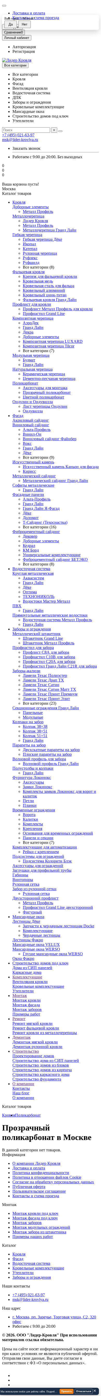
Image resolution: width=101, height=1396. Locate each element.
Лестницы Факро (27, 940)
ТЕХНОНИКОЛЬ (38, 596)
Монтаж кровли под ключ (35, 1213)
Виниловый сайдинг (30, 425)
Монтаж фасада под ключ (34, 1218)
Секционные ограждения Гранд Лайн (45, 708)
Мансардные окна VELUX (36, 944)
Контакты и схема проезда (35, 1196)
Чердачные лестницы (41, 935)
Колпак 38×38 (35, 726)
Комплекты (33, 824)
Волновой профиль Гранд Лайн (51, 763)
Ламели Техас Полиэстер (45, 675)
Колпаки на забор (28, 722)
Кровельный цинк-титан (45, 295)
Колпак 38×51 (35, 731)
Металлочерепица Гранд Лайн (49, 230)
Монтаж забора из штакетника (39, 1232)
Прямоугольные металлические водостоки (50, 615)
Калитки (30, 819)
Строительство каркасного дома (40, 1074)
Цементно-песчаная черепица (49, 378)
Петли (28, 801)
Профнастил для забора (33, 647)
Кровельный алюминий (44, 290)
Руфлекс (30, 258)
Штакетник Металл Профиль (48, 643)
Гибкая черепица (27, 234)
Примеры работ (26, 1014)
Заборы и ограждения (31, 629)
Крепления (32, 828)
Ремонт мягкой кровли (32, 1023)
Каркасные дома (26, 972)
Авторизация (24, 47)
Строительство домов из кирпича (42, 1070)
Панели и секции (38, 838)
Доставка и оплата (28, 13)
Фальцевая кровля (28, 272)
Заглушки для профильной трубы (41, 870)
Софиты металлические (33, 485)
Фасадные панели (28, 494)
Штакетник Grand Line (43, 638)
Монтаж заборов (27, 1009)
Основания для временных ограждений (58, 833)
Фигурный (32, 912)
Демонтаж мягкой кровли (35, 1042)
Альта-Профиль (37, 429)
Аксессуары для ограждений (37, 865)
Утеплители (23, 991)
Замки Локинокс (37, 787)
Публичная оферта (28, 1186)
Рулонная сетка (25, 884)
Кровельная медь (38, 281)
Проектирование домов (33, 1056)
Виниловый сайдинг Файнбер (49, 439)
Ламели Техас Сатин (41, 685)
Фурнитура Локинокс (31, 777)
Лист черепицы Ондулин (45, 406)
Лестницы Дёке (26, 921)
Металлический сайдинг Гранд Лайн (55, 480)
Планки (30, 805)
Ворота (29, 814)
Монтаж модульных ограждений (41, 1227)
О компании (23, 1084)
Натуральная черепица (32, 369)
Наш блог (21, 1093)
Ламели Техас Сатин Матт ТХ (49, 689)
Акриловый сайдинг (30, 420)
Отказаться (83, 1391)
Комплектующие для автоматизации (44, 847)
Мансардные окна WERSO (36, 949)
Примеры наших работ (32, 1236)
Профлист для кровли (31, 304)
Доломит (31, 518)
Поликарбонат (25, 383)
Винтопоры (22, 879)
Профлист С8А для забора (46, 652)
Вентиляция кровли (30, 981)
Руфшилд (31, 262)
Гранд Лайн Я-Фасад (41, 508)
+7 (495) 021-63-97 (18, 135)
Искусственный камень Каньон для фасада (61, 466)
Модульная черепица (30, 355)
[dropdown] (4, 5)
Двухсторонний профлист (35, 898)
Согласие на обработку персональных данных (53, 1182)
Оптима (30, 592)
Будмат (29, 360)
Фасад (17, 415)
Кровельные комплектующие (38, 986)
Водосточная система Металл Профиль (57, 620)
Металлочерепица (28, 216)
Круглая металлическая (33, 573)
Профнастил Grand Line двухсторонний (58, 907)
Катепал (30, 248)
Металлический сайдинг (34, 476)
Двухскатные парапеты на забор (51, 749)
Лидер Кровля (35, 221)
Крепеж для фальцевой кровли (50, 276)
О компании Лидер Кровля (36, 1163)
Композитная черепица (32, 318)
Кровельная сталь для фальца (48, 286)
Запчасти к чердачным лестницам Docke (58, 926)
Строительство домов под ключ (40, 963)
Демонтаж (21, 1037)
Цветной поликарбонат (43, 397)
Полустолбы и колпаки (32, 768)
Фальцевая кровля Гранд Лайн (50, 299)
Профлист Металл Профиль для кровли (58, 309)
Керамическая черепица (44, 374)
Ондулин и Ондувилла (32, 402)
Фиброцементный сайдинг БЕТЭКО (55, 559)
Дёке (27, 453)
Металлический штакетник (36, 633)
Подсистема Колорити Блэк (47, 861)
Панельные (33, 712)
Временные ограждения (33, 810)
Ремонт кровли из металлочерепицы (44, 1033)
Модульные (33, 717)
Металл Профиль (38, 211)
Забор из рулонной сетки (34, 889)
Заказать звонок (26, 148)
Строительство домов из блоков (40, 1065)
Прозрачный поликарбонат (47, 392)
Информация (13, 1154)
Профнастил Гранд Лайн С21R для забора (60, 666)
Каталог (9, 1245)
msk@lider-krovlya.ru (20, 139)
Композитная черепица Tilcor (48, 346)
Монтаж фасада (26, 1005)
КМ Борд (31, 550)
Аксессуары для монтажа (45, 388)
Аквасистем (33, 578)
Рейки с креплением (41, 852)
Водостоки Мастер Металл (46, 601)
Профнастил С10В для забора (49, 657)
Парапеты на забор (29, 745)
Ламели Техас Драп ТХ (43, 680)
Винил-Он (32, 434)
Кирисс (29, 471)
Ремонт (18, 1019)
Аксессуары (33, 782)
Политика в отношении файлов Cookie (46, 1177)
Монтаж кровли (26, 1000)
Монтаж (19, 995)
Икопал (29, 244)
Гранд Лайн (33, 327)
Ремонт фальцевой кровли (35, 1028)
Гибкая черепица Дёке (42, 239)
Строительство (25, 1051)
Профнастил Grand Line (44, 313)
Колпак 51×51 (35, 736)
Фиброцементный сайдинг (36, 531)
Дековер (30, 536)
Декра (28, 332)
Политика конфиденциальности (40, 1172)
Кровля (18, 202)
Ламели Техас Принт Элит (46, 698)
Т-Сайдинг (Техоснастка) (45, 522)
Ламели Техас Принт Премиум (50, 694)
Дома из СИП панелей (32, 968)
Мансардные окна (28, 917)
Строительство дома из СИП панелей (45, 1060)
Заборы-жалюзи (26, 671)
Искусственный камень (33, 462)
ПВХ (16, 606)
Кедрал (29, 545)
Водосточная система (31, 569)
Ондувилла (33, 411)
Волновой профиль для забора (39, 759)
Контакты (21, 1088)
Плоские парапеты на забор (47, 754)
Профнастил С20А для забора (49, 661)
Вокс (27, 443)
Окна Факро (23, 958)
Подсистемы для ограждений (38, 856)
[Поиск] (60, 131)
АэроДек (31, 323)
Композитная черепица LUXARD (53, 341)
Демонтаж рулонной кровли (37, 1046)
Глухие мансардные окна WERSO (53, 954)
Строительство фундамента (36, 1079)
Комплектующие (38, 930)
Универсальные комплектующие (52, 555)
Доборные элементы (30, 207)
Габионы (20, 875)
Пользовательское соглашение (39, 1191)
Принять (66, 1391)
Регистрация (23, 51)
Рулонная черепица (40, 253)
